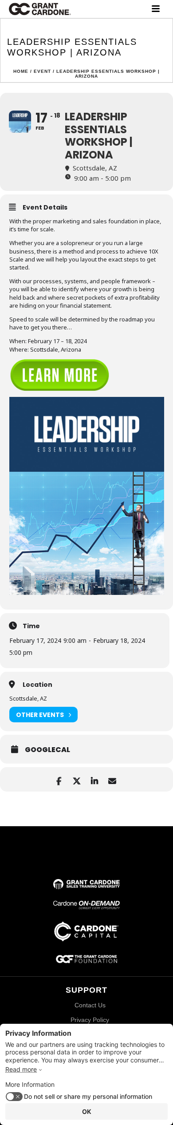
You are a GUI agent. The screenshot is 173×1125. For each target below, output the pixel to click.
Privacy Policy (90, 1019)
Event (42, 71)
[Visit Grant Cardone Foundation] (86, 962)
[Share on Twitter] (76, 779)
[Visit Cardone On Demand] (86, 906)
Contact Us (90, 1005)
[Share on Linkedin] (94, 779)
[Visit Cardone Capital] (86, 939)
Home (20, 71)
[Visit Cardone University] (86, 886)
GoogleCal (47, 750)
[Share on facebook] (59, 779)
